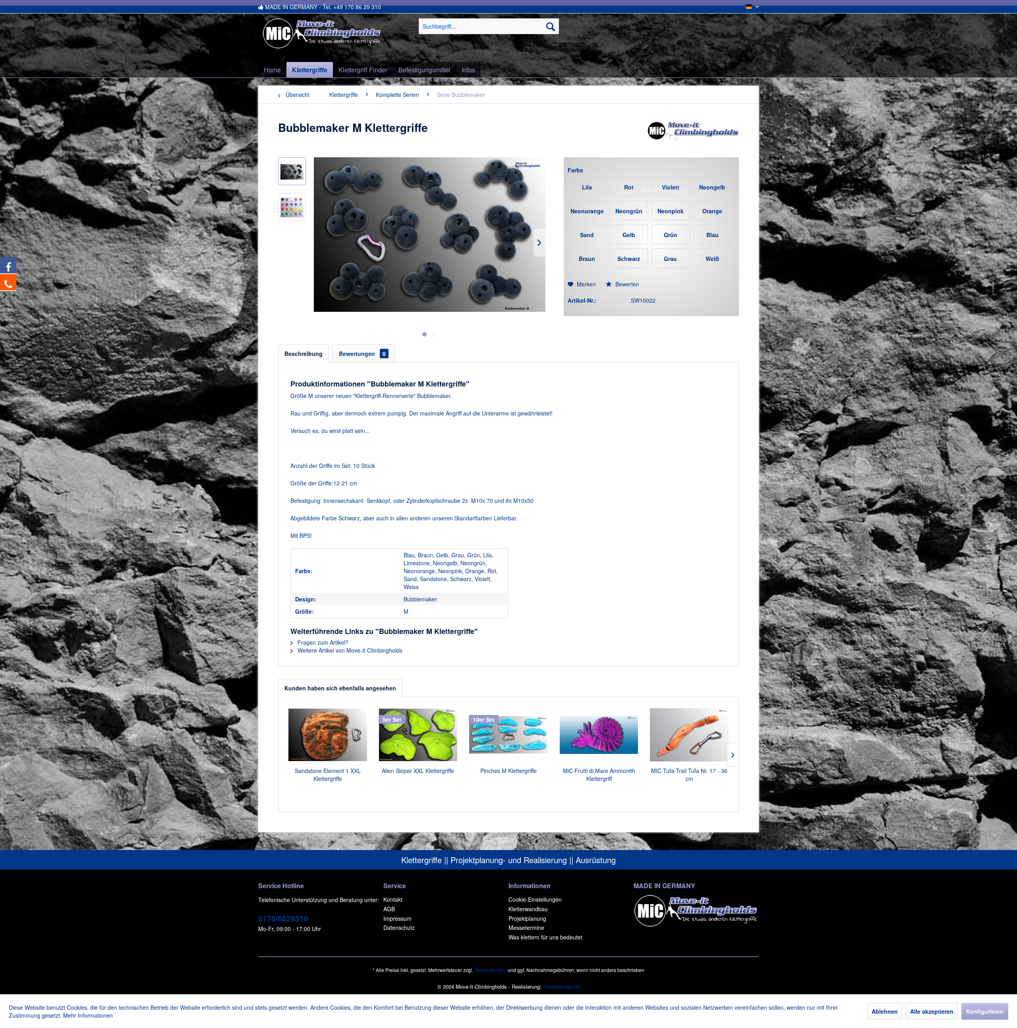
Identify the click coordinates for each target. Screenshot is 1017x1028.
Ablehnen (885, 1011)
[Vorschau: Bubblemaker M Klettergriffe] (292, 171)
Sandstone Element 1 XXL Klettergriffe (328, 775)
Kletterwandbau (528, 909)
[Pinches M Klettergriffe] (508, 735)
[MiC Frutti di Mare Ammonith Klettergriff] (599, 735)
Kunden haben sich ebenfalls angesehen (340, 688)
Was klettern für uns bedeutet (545, 937)
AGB (389, 909)
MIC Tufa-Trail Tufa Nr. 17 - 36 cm (689, 775)
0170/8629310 (283, 918)
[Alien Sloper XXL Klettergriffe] (418, 735)
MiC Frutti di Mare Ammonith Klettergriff (599, 775)
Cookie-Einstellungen (535, 899)
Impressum (397, 918)
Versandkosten (490, 969)
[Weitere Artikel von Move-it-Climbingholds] (693, 135)
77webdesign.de (561, 986)
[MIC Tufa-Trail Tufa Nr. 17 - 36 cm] (689, 735)
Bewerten (626, 284)
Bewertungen (362, 353)
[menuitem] (489, 26)
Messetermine (526, 927)
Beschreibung (303, 353)
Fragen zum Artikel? (322, 642)
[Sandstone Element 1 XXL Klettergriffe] (327, 735)
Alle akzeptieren (931, 1011)
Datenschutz (399, 927)
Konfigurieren (984, 1011)
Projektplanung (527, 918)
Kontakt (392, 899)
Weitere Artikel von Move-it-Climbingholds (349, 650)
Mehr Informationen (88, 1015)
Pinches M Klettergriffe (508, 771)
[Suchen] (550, 26)
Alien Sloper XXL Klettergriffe (418, 771)
